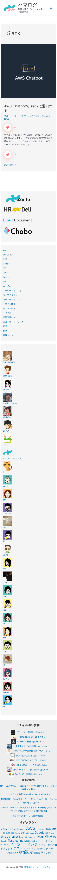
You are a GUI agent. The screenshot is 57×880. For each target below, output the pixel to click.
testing (19, 840)
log (34, 837)
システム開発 (35, 116)
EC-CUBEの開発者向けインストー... (31, 774)
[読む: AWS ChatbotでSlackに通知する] (28, 70)
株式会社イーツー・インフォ (37, 867)
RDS (54, 837)
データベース (28, 849)
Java (5, 272)
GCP (5, 259)
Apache (16, 829)
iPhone (51, 833)
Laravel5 (23, 837)
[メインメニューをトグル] (51, 8)
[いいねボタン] (7, 127)
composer (40, 829)
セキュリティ (9, 308)
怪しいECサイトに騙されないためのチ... (31, 769)
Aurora (22, 829)
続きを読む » (10, 164)
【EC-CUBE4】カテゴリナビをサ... (31, 760)
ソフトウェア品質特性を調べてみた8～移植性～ (28, 794)
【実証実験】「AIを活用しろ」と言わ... (31, 746)
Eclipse (17, 833)
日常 (5, 326)
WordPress (8, 286)
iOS (4, 268)
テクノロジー (9, 313)
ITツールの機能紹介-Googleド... (31, 732)
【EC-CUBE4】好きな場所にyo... (31, 765)
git (27, 833)
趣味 (49, 853)
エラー (44, 845)
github (31, 833)
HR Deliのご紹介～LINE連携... (31, 737)
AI (1, 829)
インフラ (48, 840)
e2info (52, 829)
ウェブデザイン (10, 295)
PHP (5, 281)
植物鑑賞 (36, 853)
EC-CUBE (7, 255)
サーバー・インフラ (19, 116)
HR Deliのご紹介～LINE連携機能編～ (28, 816)
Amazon (7, 829)
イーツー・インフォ (12, 290)
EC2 (12, 833)
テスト (18, 848)
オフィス (51, 845)
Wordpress (29, 841)
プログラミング (41, 848)
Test (11, 840)
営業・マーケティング (13, 322)
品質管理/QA (9, 317)
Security (4, 841)
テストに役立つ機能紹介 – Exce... (31, 755)
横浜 (5, 331)
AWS (6, 116)
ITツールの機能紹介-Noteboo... (31, 741)
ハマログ (27, 5)
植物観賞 (25, 852)
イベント (39, 841)
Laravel (6, 277)
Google (6, 264)
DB (46, 829)
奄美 (15, 853)
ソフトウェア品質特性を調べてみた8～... (31, 751)
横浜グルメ (8, 335)
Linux (30, 837)
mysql (40, 836)
